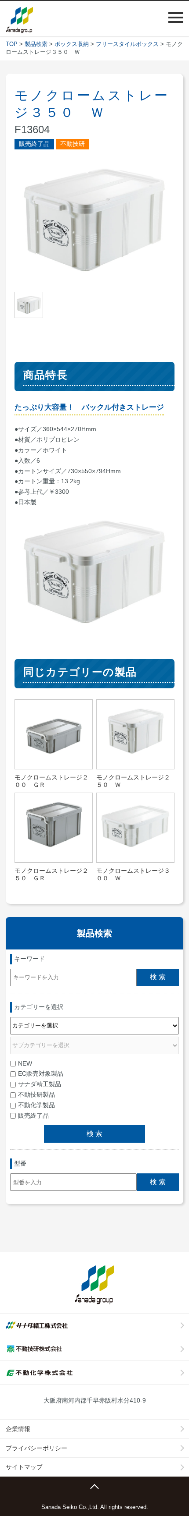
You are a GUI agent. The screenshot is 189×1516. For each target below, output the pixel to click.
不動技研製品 (36, 1094)
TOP (12, 44)
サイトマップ (24, 1466)
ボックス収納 (72, 44)
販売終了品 (33, 1115)
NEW (25, 1063)
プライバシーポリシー (36, 1448)
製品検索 (36, 44)
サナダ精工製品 (39, 1083)
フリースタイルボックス (127, 44)
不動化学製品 (36, 1105)
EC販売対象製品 (40, 1073)
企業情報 (18, 1428)
